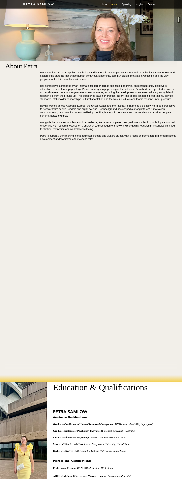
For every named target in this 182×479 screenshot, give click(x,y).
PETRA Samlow (38, 4)
